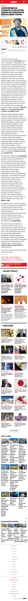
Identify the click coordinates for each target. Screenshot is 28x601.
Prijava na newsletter (14, 580)
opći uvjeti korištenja (14, 591)
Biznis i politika (14, 545)
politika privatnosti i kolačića (14, 593)
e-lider (14, 582)
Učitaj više (14, 430)
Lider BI (14, 566)
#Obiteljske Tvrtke (7, 258)
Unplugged (14, 561)
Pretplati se (14, 577)
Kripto (14, 553)
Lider (2, 53)
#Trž (13, 260)
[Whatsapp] (23, 47)
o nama (14, 584)
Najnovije (8, 325)
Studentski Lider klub (14, 572)
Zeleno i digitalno (14, 559)
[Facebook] (13, 47)
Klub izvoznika (14, 569)
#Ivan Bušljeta (18, 258)
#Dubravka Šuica (6, 260)
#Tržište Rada (19, 260)
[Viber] (26, 47)
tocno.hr (14, 595)
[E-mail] (21, 47)
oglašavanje (14, 589)
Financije (14, 551)
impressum (14, 586)
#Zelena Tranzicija (14, 257)
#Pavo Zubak (4, 257)
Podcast (14, 564)
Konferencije (14, 574)
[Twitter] (16, 47)
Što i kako (14, 556)
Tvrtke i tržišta (14, 548)
